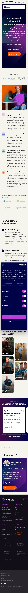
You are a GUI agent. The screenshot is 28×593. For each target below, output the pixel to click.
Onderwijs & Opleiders (7, 520)
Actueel (2, 2)
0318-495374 (8, 468)
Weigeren (14, 327)
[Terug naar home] (7, 7)
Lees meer (7, 427)
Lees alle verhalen (14, 436)
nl (23, 2)
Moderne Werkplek (20, 517)
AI (15, 514)
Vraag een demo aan (14, 49)
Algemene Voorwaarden (7, 571)
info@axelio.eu (21, 530)
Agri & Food (5, 507)
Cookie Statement (6, 575)
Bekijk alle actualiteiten (9, 448)
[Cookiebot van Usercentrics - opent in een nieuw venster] (19, 265)
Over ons (6, 2)
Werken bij (11, 2)
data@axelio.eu (19, 468)
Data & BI (17, 512)
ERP (16, 509)
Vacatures (17, 2)
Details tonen (19, 312)
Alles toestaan (14, 317)
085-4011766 (21, 527)
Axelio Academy (19, 519)
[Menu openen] (22, 7)
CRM (16, 507)
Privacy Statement (5, 573)
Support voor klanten (11, 483)
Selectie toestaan (14, 322)
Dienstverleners (6, 509)
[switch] (24, 296)
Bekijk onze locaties (20, 533)
